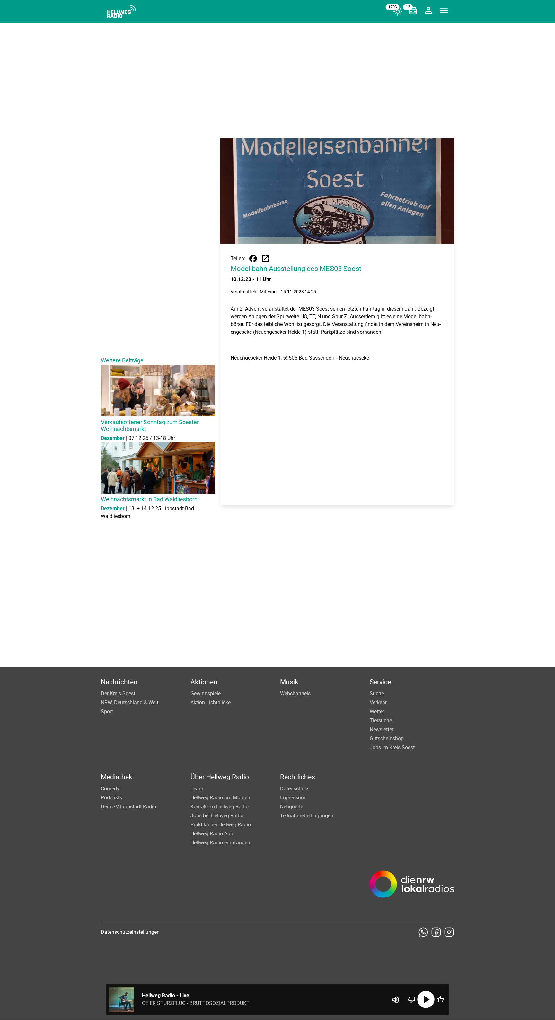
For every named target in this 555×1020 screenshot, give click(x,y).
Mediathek (116, 777)
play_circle (426, 999)
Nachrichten (119, 682)
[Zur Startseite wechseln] (121, 12)
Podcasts (111, 798)
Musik (289, 682)
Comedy (110, 789)
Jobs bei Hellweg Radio (216, 816)
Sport (107, 711)
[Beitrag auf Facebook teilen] (253, 258)
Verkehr (378, 702)
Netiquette (291, 807)
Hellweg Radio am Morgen (220, 798)
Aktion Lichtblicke (210, 702)
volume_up (395, 999)
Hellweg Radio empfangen (220, 843)
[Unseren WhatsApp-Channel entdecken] (423, 932)
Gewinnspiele (205, 693)
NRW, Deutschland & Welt (129, 702)
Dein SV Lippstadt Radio (128, 807)
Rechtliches (297, 777)
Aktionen (203, 682)
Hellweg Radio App (211, 834)
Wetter (377, 711)
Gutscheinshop (387, 738)
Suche (377, 693)
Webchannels (295, 693)
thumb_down (412, 999)
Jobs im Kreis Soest (392, 747)
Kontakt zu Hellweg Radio (219, 807)
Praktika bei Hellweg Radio (220, 825)
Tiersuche (381, 720)
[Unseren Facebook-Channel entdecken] (436, 932)
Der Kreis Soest (118, 693)
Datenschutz (294, 789)
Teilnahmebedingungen (306, 816)
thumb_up (440, 999)
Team (196, 789)
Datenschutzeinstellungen (130, 932)
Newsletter (381, 729)
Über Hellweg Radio (219, 777)
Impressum (292, 798)
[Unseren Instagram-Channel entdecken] (449, 932)
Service (380, 682)
